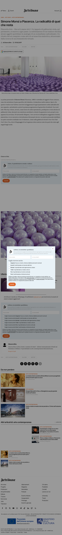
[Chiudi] (52, 248)
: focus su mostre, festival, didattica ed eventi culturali (26, 263)
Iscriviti (12, 284)
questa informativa (40, 279)
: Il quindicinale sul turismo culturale (20, 272)
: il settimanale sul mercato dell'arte (21, 265)
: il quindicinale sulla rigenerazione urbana (23, 267)
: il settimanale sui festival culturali (20, 274)
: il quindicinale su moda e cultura (20, 269)
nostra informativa (30, 277)
